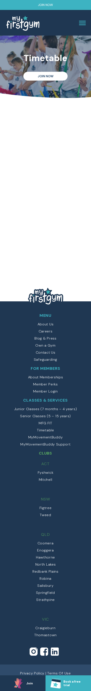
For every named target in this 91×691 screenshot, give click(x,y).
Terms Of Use (59, 673)
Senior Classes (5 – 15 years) (45, 416)
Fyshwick (45, 472)
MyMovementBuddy (45, 437)
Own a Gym (45, 345)
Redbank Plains (45, 571)
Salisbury (45, 585)
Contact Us (45, 352)
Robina (45, 578)
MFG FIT (45, 423)
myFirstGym (25, 23)
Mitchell (45, 479)
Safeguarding (45, 359)
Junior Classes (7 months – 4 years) (45, 409)
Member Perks (45, 384)
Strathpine (45, 599)
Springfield (45, 592)
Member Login (45, 391)
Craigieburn (45, 628)
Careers (46, 331)
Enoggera (45, 550)
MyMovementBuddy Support (45, 444)
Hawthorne (45, 557)
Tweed (45, 515)
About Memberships (45, 377)
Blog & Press (45, 338)
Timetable (45, 430)
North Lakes (45, 564)
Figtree (46, 508)
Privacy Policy (32, 673)
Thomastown (45, 635)
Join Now (45, 5)
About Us (46, 324)
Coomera (46, 543)
